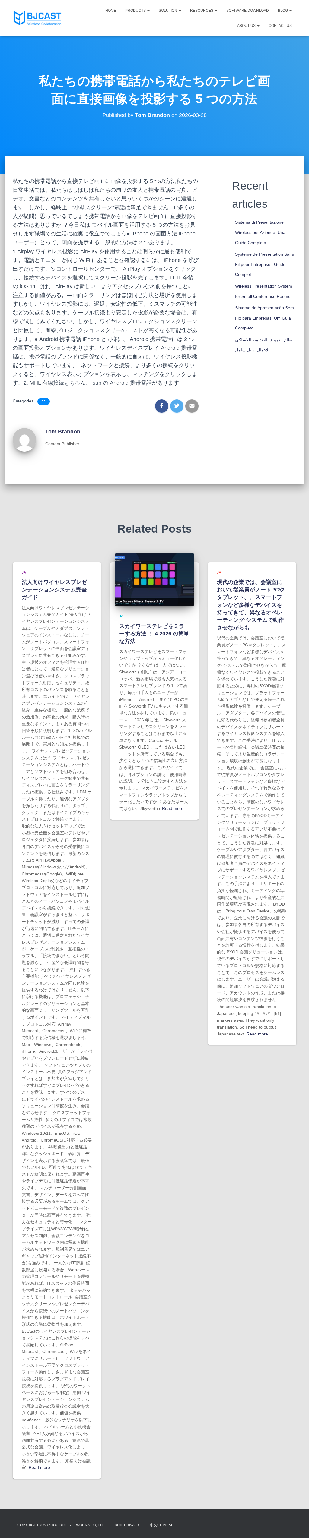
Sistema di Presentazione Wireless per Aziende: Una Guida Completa (260, 232)
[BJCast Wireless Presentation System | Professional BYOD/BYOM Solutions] (37, 18)
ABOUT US (246, 26)
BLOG (283, 10)
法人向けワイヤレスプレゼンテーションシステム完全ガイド (54, 589)
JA (44, 401)
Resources (202, 10)
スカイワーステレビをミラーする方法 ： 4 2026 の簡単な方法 (154, 633)
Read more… (41, 1467)
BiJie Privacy (127, 1525)
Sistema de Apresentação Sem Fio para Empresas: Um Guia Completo (264, 317)
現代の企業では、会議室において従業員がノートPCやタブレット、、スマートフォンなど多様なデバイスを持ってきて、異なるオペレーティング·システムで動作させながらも (250, 605)
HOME (110, 10)
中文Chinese (162, 1525)
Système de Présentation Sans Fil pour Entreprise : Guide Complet (264, 264)
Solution (168, 10)
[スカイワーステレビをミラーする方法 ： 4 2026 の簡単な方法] (154, 579)
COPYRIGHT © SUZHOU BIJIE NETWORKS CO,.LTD (60, 1525)
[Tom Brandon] (24, 439)
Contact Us (280, 26)
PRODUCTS (136, 10)
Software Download (247, 10)
